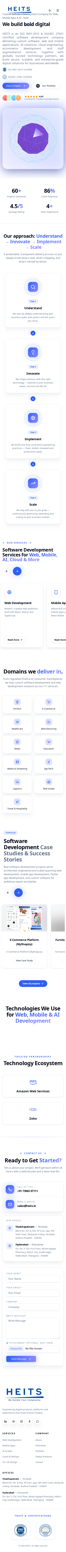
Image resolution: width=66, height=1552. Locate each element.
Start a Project (13, 85)
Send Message (18, 1358)
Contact (39, 1462)
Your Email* (14, 1287)
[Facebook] (29, 1421)
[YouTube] (13, 1421)
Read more (13, 639)
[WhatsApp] (37, 1421)
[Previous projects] (8, 892)
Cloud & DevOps (10, 1456)
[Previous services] (6, 571)
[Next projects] (18, 892)
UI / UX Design (9, 1462)
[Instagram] (21, 1421)
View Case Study (24, 960)
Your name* (13, 1273)
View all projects (31, 983)
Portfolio (39, 1451)
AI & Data (7, 1451)
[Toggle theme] (49, 10)
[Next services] (17, 571)
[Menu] (57, 10)
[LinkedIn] (5, 1421)
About (38, 1439)
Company (11, 1301)
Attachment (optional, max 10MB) (31, 1343)
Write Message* (16, 1316)
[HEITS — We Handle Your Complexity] (19, 10)
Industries (40, 1445)
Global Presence (43, 1456)
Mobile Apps (8, 1445)
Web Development (11, 1439)
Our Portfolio (48, 85)
